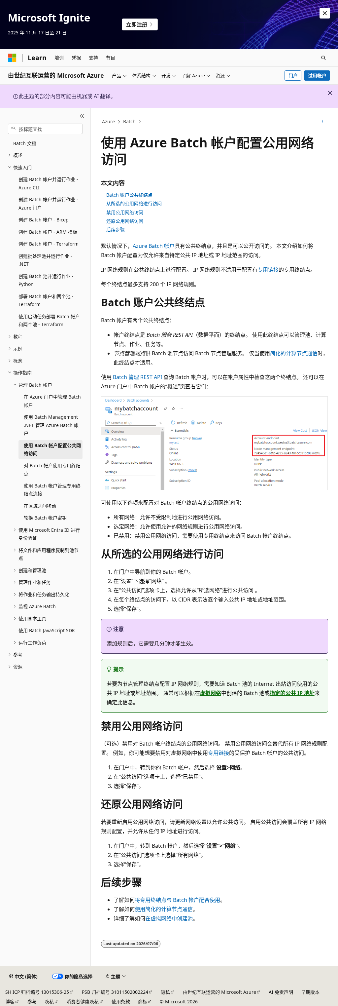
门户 (293, 75)
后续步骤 (115, 229)
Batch (129, 121)
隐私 (165, 992)
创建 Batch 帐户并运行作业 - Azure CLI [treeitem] (48, 183)
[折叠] (82, 116)
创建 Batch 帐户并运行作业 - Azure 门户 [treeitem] (48, 203)
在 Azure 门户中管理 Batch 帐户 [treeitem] (52, 401)
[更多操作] (322, 122)
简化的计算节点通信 (294, 353)
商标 (142, 1001)
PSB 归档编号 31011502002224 (115, 992)
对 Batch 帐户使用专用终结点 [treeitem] (52, 469)
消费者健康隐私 (82, 1001)
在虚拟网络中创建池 (169, 918)
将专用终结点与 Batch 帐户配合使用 (177, 900)
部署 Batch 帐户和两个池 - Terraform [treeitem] (46, 300)
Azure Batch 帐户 (154, 246)
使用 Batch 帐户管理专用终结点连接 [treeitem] (52, 490)
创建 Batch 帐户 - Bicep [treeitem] (43, 219)
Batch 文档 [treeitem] (24, 143)
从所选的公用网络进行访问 (134, 203)
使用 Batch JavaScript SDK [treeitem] (46, 630)
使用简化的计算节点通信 (164, 909)
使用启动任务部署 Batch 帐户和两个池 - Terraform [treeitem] (49, 320)
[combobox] (45, 129)
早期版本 (310, 992)
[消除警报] (325, 13)
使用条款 (121, 1001)
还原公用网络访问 (124, 221)
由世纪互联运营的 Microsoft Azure (219, 992)
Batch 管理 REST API (137, 377)
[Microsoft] (12, 58)
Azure (108, 121)
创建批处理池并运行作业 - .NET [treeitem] (45, 260)
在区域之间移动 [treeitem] (40, 506)
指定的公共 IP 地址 (292, 693)
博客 (10, 1001)
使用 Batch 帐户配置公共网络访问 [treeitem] (52, 449)
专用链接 (268, 269)
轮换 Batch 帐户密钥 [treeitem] (45, 518)
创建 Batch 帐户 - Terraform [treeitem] (48, 244)
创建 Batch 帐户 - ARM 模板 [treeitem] (47, 232)
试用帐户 (317, 75)
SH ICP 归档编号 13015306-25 (37, 992)
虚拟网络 (210, 693)
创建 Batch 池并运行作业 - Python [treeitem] (46, 280)
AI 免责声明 (281, 992)
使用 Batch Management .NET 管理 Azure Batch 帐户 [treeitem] (51, 425)
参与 (32, 1001)
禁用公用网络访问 (124, 212)
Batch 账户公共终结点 (129, 195)
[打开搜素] (323, 58)
